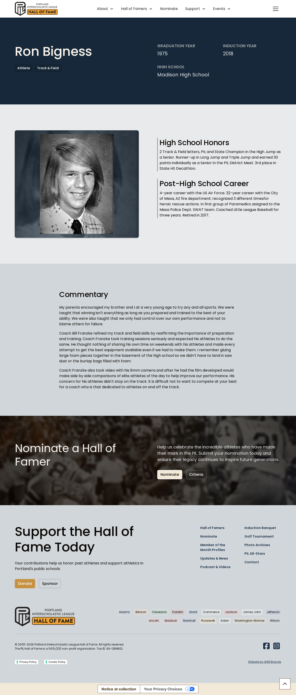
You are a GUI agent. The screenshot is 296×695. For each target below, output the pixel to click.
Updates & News (214, 558)
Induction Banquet (260, 528)
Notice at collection (119, 689)
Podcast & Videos (215, 567)
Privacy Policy (28, 662)
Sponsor (50, 583)
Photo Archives (257, 545)
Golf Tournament (259, 536)
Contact (251, 562)
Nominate (169, 8)
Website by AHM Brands (264, 662)
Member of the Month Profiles (212, 547)
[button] (105, 8)
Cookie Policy (57, 662)
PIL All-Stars (254, 553)
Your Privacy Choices (163, 689)
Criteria (196, 474)
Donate (25, 583)
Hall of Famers (212, 528)
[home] (36, 9)
